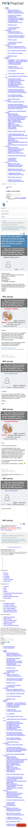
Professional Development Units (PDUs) (12, 223)
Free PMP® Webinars (13, 85)
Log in (2, 643)
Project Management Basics (10, 610)
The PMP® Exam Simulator (14, 15)
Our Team (6, 574)
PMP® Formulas (12, 127)
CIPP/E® (7, 57)
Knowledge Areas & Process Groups (16, 117)
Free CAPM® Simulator (9, 608)
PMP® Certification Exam (14, 120)
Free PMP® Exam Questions (15, 166)
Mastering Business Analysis (10, 611)
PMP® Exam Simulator (9, 617)
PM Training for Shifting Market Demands (17, 750)
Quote (11, 296)
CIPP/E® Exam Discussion (14, 179)
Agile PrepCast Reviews (14, 151)
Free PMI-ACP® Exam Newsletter (16, 91)
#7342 (23, 489)
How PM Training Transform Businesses (17, 105)
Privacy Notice (7, 581)
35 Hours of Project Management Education (17, 759)
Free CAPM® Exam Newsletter (15, 96)
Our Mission (6, 576)
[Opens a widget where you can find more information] (21, 825)
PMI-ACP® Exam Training (10, 620)
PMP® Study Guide (13, 113)
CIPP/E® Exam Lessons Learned (16, 181)
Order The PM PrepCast (14, 10)
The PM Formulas (12, 16)
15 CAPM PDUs (12, 70)
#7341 (23, 420)
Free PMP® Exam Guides (14, 82)
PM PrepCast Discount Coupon (11, 596)
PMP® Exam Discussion (14, 163)
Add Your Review (12, 158)
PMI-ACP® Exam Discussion (15, 169)
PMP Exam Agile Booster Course (16, 12)
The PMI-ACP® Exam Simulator (16, 37)
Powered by (10, 547)
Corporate (7, 100)
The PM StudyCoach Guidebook (16, 19)
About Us (6, 572)
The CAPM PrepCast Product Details (17, 50)
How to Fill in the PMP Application (16, 119)
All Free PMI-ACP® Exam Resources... (17, 92)
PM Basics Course (12, 25)
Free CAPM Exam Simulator (15, 95)
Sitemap (5, 591)
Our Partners (7, 577)
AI (6, 74)
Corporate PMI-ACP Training (15, 42)
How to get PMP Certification (15, 122)
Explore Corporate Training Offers (16, 101)
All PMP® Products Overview (15, 22)
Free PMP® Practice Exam (14, 81)
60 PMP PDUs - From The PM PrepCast (17, 60)
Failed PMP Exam (12, 128)
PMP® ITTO (11, 123)
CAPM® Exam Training (9, 622)
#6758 (23, 307)
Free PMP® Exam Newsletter (15, 84)
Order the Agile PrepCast (14, 31)
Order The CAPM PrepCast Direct (16, 46)
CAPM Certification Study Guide (16, 134)
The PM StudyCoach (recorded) (15, 18)
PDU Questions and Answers (15, 177)
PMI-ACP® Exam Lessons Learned (16, 170)
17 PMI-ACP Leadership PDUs (15, 68)
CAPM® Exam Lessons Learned (16, 174)
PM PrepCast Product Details (15, 11)
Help (5, 588)
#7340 (23, 372)
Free (6, 77)
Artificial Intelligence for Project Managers (17, 719)
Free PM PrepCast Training (14, 78)
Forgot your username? (20, 198)
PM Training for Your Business (15, 108)
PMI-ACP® (8, 30)
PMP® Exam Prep (8, 623)
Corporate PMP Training (14, 27)
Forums (3, 208)
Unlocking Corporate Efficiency (15, 104)
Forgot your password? (9, 646)
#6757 (23, 256)
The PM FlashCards (13, 20)
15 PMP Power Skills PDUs (14, 62)
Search (3, 216)
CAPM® (7, 45)
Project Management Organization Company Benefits (15, 785)
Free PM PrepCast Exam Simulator (16, 80)
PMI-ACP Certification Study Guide (16, 131)
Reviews (7, 146)
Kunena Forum (17, 547)
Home (6, 7)
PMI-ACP (12, 553)
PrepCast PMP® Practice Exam (11, 625)
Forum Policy (4, 214)
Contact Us (6, 586)
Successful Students (12, 161)
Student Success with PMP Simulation (17, 111)
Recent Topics (5, 211)
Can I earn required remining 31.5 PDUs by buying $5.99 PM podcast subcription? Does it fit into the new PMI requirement (14, 228)
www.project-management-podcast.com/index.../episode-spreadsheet (12, 348)
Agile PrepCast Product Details (15, 33)
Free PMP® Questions (9, 605)
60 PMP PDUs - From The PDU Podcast (17, 61)
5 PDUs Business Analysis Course (16, 73)
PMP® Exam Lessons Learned (15, 165)
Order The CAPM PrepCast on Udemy (17, 47)
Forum (7, 162)
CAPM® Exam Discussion (14, 173)
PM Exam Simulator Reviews (15, 150)
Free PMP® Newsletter (9, 603)
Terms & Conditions (8, 579)
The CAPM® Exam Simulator (15, 53)
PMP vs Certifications (13, 140)
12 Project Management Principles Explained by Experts (15, 779)
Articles (7, 112)
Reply (8, 296)
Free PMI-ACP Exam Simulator (15, 89)
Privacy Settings (7, 598)
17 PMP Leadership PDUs (14, 64)
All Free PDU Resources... (14, 99)
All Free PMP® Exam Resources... (16, 87)
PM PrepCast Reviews (13, 147)
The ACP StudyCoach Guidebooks (16, 35)
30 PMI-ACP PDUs (13, 66)
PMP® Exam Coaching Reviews (16, 153)
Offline (15, 321)
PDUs (6, 58)
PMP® (7, 8)
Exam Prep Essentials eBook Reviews (17, 155)
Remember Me (11, 198)
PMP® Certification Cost (14, 115)
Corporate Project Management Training (13, 593)
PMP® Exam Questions (13, 124)
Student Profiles (12, 159)
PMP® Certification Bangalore (15, 126)
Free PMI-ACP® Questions (10, 606)
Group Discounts (12, 29)
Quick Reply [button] (4, 296)
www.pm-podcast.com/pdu (11, 338)
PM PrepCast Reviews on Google (16, 148)
